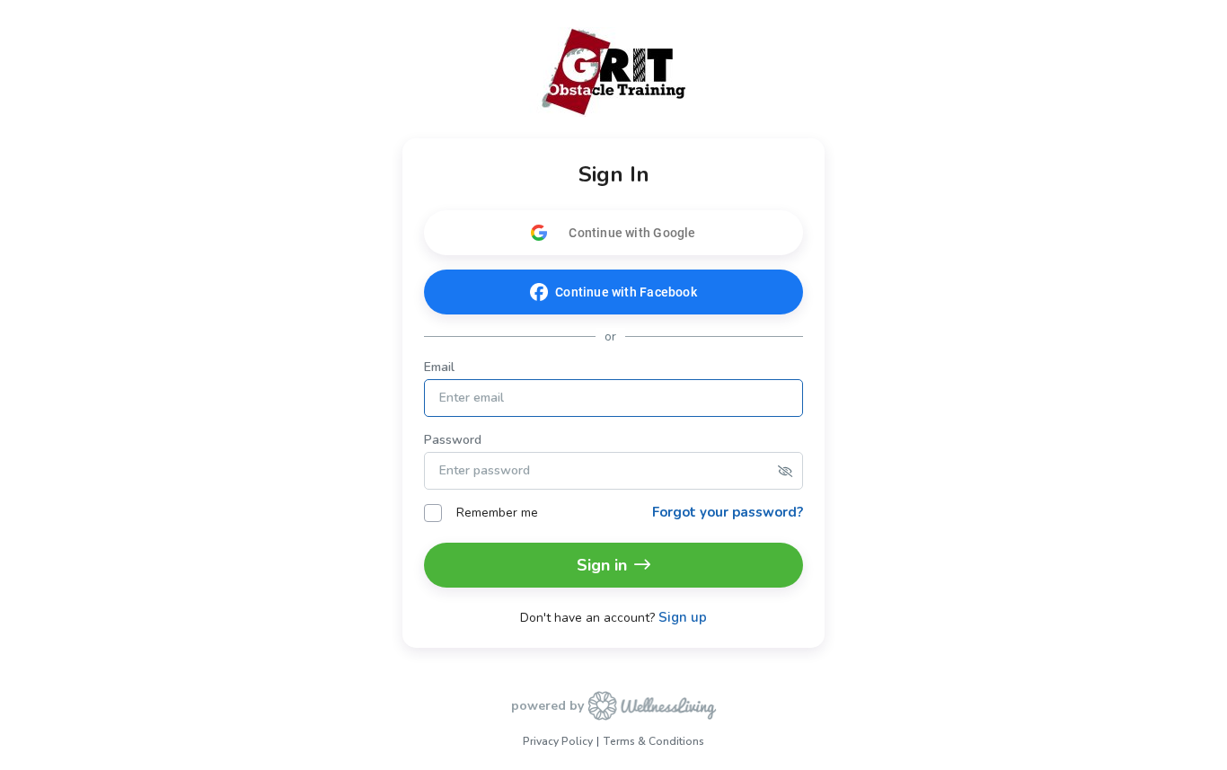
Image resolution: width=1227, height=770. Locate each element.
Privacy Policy (558, 741)
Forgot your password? (727, 512)
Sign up (682, 617)
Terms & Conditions (653, 741)
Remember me (497, 512)
